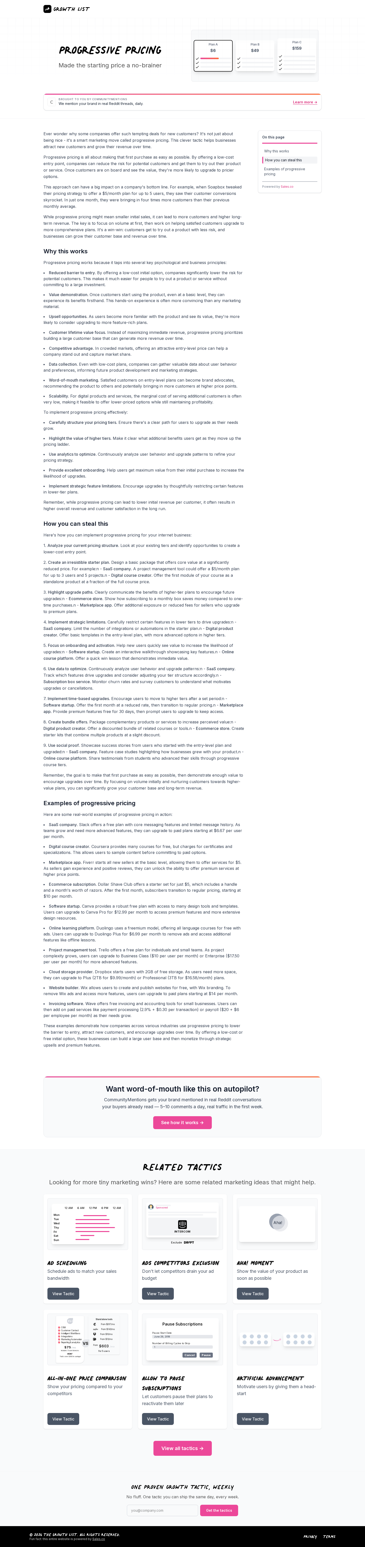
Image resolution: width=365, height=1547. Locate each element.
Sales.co (287, 186)
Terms (329, 1536)
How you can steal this (283, 160)
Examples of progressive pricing (284, 171)
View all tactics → (182, 1448)
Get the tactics (219, 1510)
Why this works (276, 151)
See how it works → (182, 1122)
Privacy (310, 1536)
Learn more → (305, 102)
